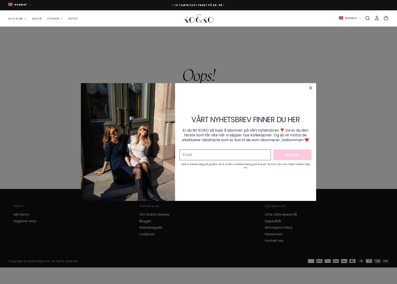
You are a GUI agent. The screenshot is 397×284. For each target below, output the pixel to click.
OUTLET (73, 18)
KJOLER (37, 18)
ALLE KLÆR (15, 18)
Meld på (292, 155)
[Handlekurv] (386, 18)
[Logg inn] (377, 18)
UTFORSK (53, 18)
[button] (367, 18)
